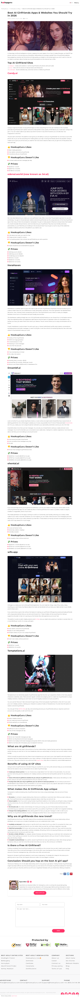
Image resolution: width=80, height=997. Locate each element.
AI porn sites (39, 760)
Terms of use (57, 968)
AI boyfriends (68, 423)
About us (55, 958)
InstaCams (30, 966)
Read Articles (40, 892)
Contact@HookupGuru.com (31, 982)
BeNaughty (5, 960)
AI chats (37, 619)
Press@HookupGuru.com (10, 982)
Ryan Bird (22, 882)
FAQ (67, 968)
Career (54, 960)
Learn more (14, 995)
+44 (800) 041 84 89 (72, 982)
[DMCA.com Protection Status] (46, 945)
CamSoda (29, 963)
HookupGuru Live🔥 (33, 958)
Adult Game (70, 958)
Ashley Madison (7, 968)
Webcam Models (72, 963)
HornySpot (5, 963)
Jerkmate (29, 960)
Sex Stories (70, 960)
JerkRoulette (31, 968)
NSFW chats (22, 709)
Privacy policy (57, 966)
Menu (76, 3)
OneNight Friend (8, 958)
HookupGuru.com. (40, 992)
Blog (68, 966)
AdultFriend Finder (8, 966)
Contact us (56, 963)
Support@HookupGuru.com (53, 982)
